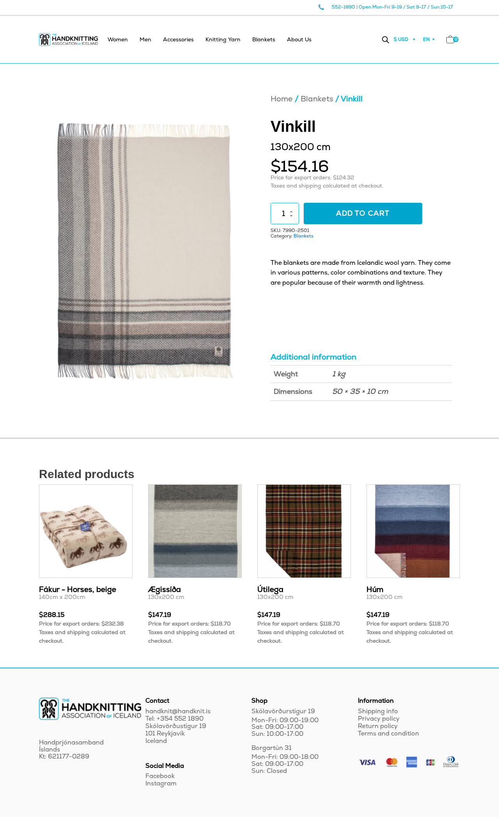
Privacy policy (379, 719)
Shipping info (378, 711)
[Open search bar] (385, 39)
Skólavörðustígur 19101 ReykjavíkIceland (175, 734)
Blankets (263, 39)
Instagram (161, 783)
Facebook (160, 776)
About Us (299, 39)
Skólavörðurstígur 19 (283, 711)
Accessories (178, 39)
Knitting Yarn (223, 39)
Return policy (378, 726)
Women (118, 39)
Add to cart (362, 213)
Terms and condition (388, 733)
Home (282, 99)
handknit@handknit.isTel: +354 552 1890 (178, 715)
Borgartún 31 (271, 748)
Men (145, 39)
